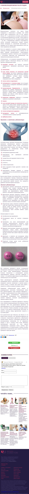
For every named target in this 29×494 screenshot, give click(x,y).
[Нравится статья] (14, 343)
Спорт (2, 478)
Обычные (5, 358)
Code (12, 374)
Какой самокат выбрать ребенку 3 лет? (14, 406)
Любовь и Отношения (5, 467)
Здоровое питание (5, 476)
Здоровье (3, 473)
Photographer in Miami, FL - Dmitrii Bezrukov (10, 491)
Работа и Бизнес (17, 470)
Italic (4, 374)
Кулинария (3, 475)
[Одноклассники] (2, 337)
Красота (2, 472)
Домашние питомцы (18, 467)
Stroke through (7, 374)
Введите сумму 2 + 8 (6, 386)
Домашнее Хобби (4, 470)
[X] (5, 337)
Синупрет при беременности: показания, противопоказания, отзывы (6, 434)
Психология (16, 475)
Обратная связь (4, 463)
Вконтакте (12, 358)
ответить (3, 368)
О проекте (3, 465)
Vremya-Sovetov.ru (12, 461)
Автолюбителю (17, 476)
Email (2, 372)
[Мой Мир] (4, 337)
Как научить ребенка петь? (4, 406)
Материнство (6, 8)
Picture (16, 374)
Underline (5, 374)
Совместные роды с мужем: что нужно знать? (22, 433)
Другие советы (17, 478)
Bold (2, 374)
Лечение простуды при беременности (13, 433)
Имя (2, 370)
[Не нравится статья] (14, 348)
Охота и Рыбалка (17, 472)
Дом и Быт (3, 469)
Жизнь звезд (16, 473)
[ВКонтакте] (1, 337)
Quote (10, 374)
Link (14, 374)
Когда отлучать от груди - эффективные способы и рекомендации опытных (22, 409)
